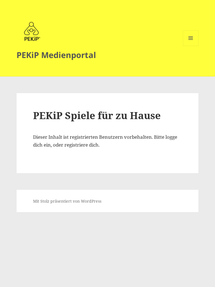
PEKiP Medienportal (56, 54)
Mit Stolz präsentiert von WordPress (67, 201)
